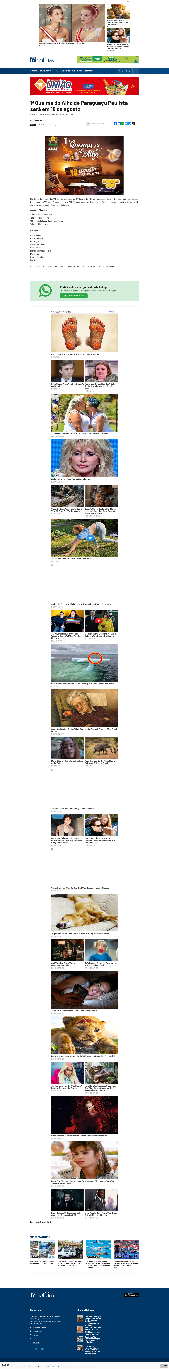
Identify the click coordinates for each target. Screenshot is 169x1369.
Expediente (36, 1343)
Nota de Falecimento (62, 71)
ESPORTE (118, 1256)
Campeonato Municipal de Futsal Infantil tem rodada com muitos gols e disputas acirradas (126, 1264)
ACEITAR (164, 1366)
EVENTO (33, 124)
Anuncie (35, 1335)
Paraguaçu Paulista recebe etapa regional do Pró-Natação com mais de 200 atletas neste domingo (98, 1264)
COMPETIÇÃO (91, 1256)
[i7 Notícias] (42, 59)
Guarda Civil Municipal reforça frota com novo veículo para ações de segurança (69, 1263)
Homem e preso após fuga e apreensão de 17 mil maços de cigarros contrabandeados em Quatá (93, 1320)
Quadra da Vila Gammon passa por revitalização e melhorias (42, 1262)
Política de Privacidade (39, 1327)
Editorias (33, 71)
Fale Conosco (77, 71)
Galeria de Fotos (46, 71)
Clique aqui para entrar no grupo (73, 296)
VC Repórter (88, 71)
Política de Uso (37, 1331)
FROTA (62, 1256)
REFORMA (35, 1256)
